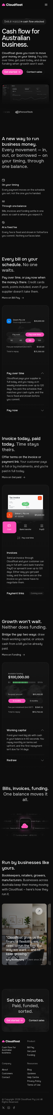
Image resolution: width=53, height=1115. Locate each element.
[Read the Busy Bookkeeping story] (24, 934)
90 (30, 340)
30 (11, 340)
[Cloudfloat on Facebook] (14, 1107)
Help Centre (33, 1077)
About (5, 1069)
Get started (10, 71)
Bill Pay (30, 1047)
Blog (29, 1069)
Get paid (31, 1051)
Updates (31, 1073)
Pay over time (35, 334)
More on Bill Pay (11, 297)
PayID (41, 529)
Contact (6, 1077)
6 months (17, 701)
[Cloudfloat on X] (3, 1107)
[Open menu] (46, 5)
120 (39, 340)
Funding (31, 1055)
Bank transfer (25, 529)
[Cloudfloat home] (12, 5)
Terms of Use (33, 1085)
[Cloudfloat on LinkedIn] (8, 1107)
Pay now (16, 334)
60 (21, 340)
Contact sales (34, 71)
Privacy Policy (34, 1081)
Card (9, 529)
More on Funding (11, 654)
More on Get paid (11, 477)
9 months (34, 701)
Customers (7, 1073)
